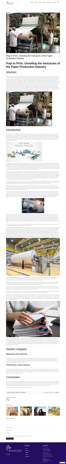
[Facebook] (6, 454)
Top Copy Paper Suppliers (24, 387)
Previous (55, 9)
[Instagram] (7, 454)
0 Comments (30, 387)
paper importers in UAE (18, 387)
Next (58, 9)
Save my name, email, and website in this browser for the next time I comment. (19, 436)
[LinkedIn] (9, 454)
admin (8, 387)
